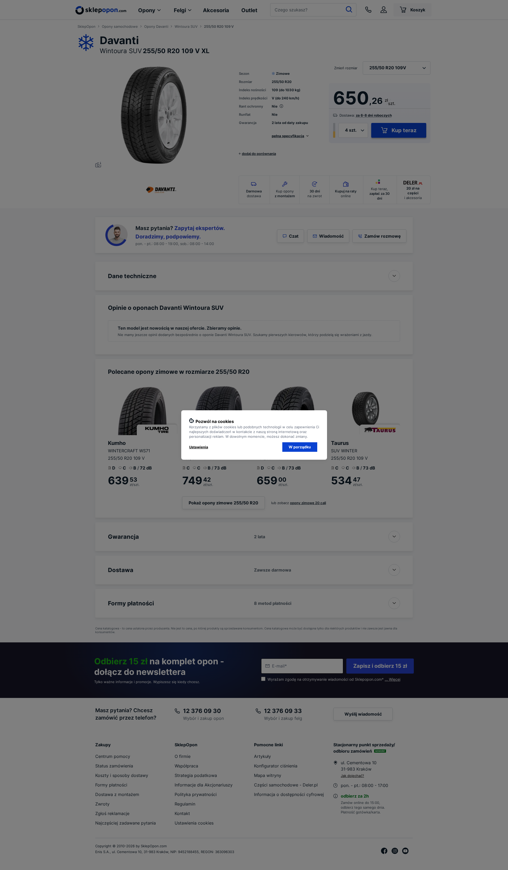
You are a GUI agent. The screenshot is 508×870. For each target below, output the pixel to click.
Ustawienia (198, 447)
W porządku (300, 447)
